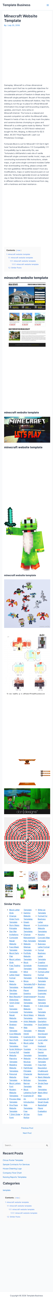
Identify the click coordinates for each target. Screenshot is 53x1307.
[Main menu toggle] (47, 5)
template (6, 1190)
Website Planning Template (13, 1058)
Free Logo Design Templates (42, 1052)
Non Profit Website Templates (13, 1043)
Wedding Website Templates (13, 1068)
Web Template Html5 (28, 1030)
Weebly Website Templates (28, 1009)
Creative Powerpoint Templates (43, 965)
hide (18, 250)
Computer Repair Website (13, 940)
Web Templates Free (28, 1108)
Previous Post (27, 1128)
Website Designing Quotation (42, 1018)
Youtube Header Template (28, 1052)
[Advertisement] (26, 55)
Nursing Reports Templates (14, 1177)
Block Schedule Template (28, 965)
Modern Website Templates (13, 1092)
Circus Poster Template (13, 1160)
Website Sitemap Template (28, 947)
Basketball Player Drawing (28, 990)
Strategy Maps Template (13, 1027)
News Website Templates (13, 984)
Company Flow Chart (12, 1173)
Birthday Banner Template (28, 1083)
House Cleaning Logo (12, 1168)
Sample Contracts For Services (16, 1164)
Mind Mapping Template (28, 975)
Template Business (16, 5)
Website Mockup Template (28, 1061)
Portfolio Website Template (28, 956)
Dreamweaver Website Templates (30, 999)
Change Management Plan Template (30, 937)
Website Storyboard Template (43, 1034)
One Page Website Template (13, 1108)
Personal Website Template (13, 1077)
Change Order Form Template (14, 919)
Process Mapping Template (42, 999)
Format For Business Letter (42, 919)
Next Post (27, 1133)
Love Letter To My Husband (43, 1043)
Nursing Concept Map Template (44, 937)
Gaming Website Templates (28, 916)
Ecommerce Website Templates (43, 928)
